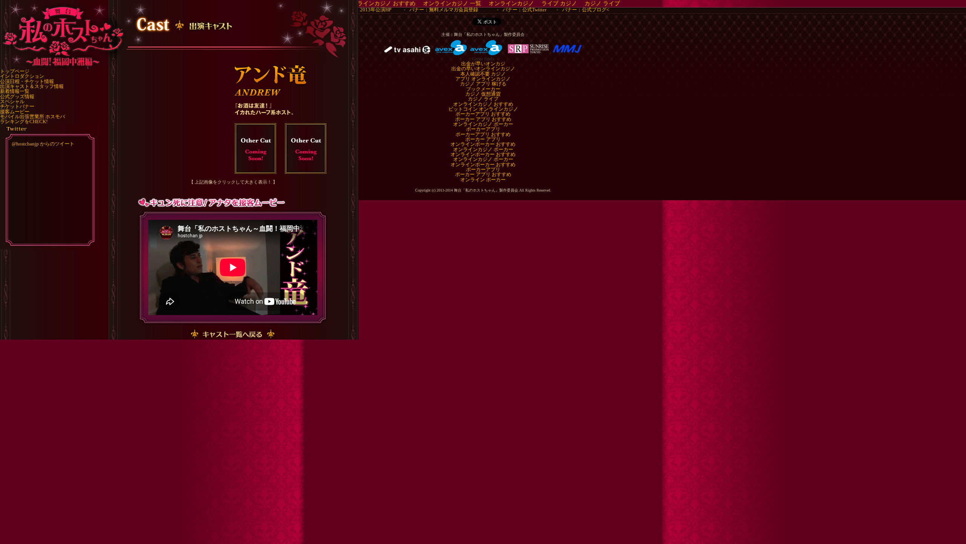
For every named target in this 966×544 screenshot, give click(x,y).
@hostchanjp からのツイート (43, 144)
